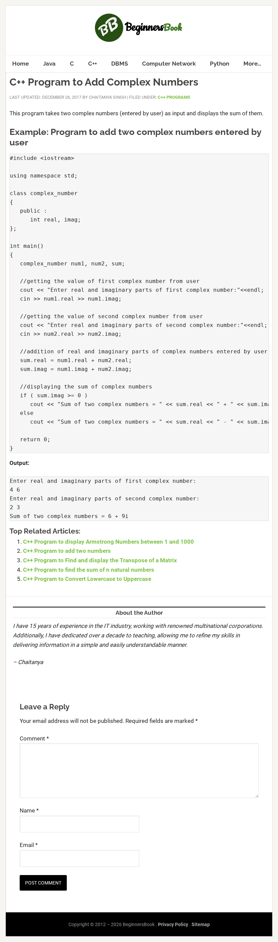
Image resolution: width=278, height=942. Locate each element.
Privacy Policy (173, 924)
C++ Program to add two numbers (67, 550)
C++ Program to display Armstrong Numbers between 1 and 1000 (108, 541)
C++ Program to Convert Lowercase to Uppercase (87, 578)
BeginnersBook (139, 28)
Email (29, 845)
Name (29, 810)
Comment (34, 738)
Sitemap (201, 924)
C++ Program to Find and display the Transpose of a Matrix (100, 560)
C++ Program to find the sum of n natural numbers (88, 569)
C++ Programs (174, 97)
